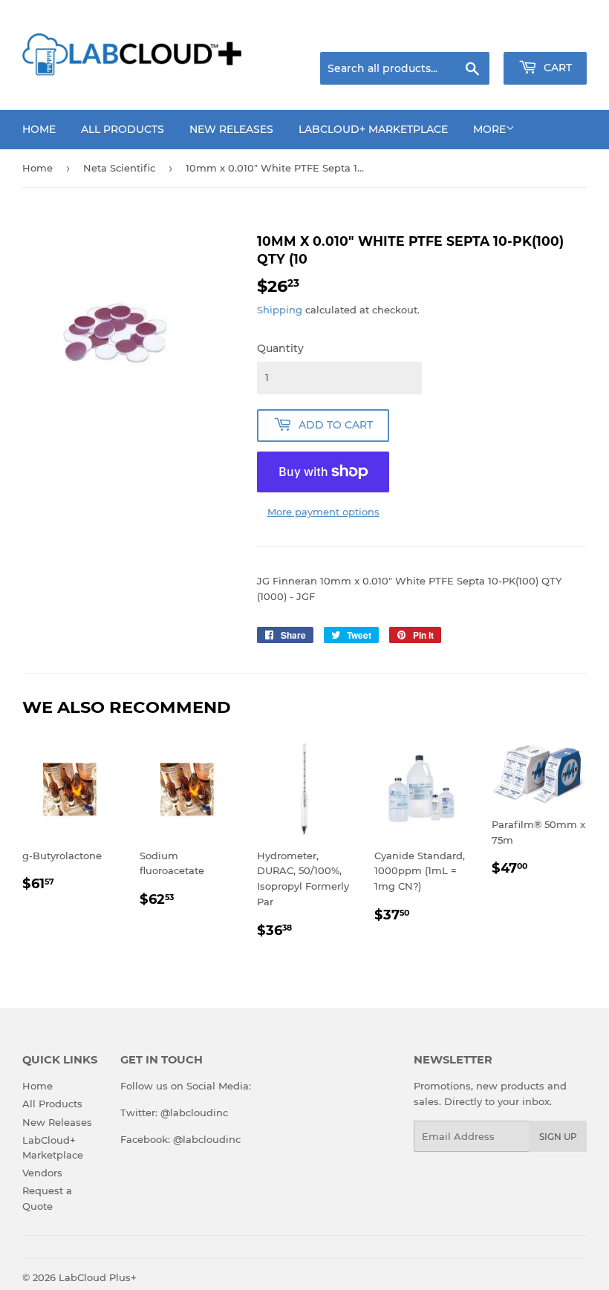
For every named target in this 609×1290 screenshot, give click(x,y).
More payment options (323, 512)
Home (39, 129)
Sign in (469, 33)
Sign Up (558, 1136)
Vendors (42, 1173)
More (489, 129)
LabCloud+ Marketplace (373, 129)
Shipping (279, 310)
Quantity (280, 348)
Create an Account (546, 33)
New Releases (231, 129)
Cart (556, 67)
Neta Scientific (119, 168)
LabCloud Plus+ (98, 1277)
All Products (122, 129)
